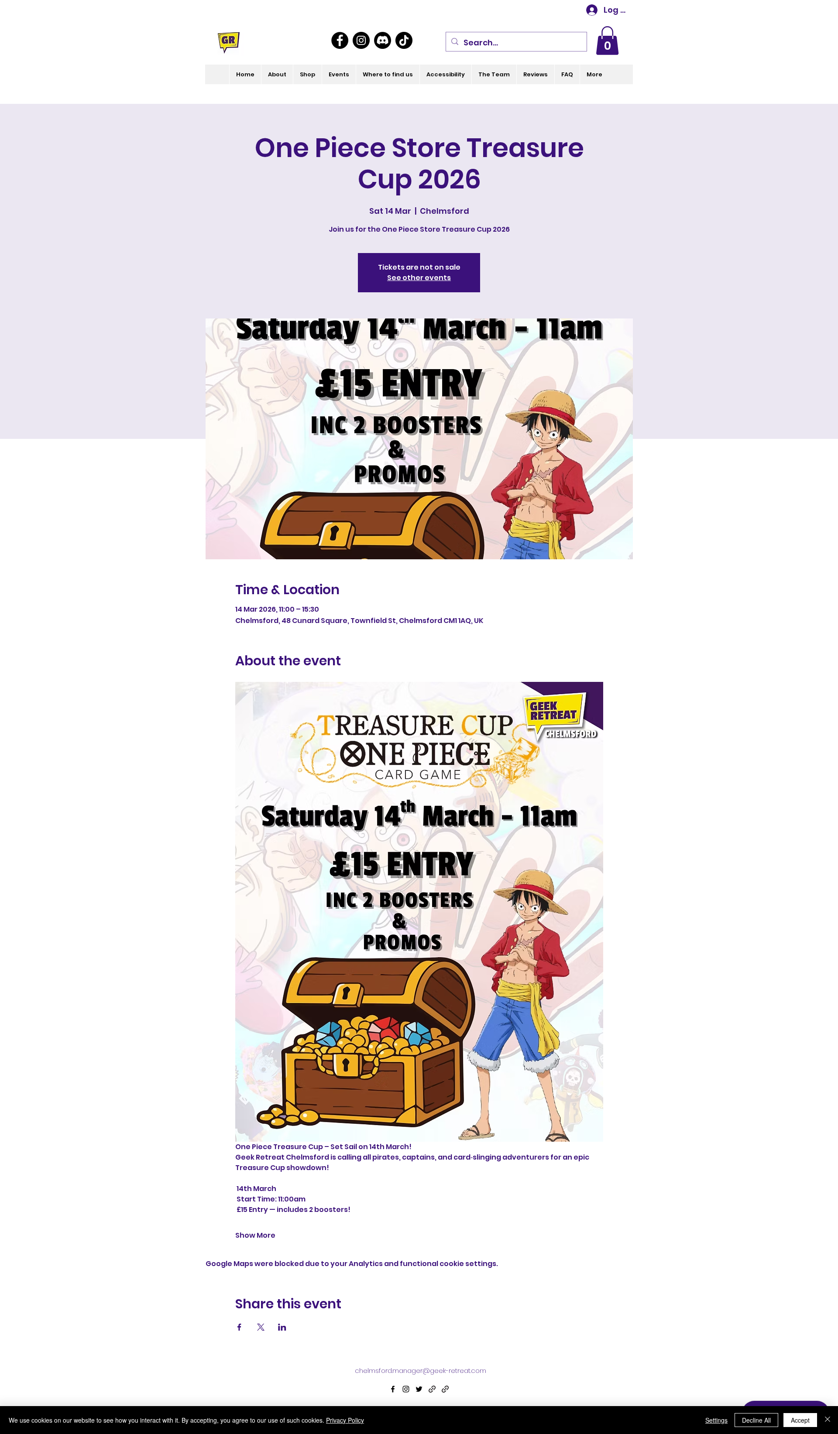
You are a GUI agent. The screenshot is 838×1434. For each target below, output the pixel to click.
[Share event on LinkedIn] (282, 1327)
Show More (255, 1235)
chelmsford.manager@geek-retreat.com (420, 1370)
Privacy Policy (345, 1420)
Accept (800, 1420)
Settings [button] (716, 1420)
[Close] (827, 1420)
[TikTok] (403, 40)
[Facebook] (339, 40)
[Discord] (382, 40)
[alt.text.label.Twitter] (419, 1389)
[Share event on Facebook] (239, 1327)
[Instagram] (361, 40)
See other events (419, 278)
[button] (607, 40)
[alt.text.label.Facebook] (392, 1389)
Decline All (756, 1420)
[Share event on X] (261, 1327)
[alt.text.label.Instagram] (406, 1389)
